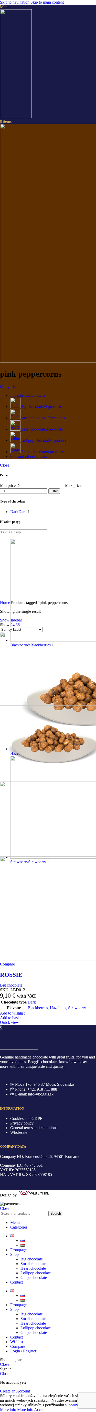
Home (5, 602)
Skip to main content (47, 2)
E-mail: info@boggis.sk (34, 1094)
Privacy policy (22, 1123)
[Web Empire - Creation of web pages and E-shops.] (34, 1195)
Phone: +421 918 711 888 (36, 1089)
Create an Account (15, 1391)
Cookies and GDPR (26, 1118)
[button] (11, 1018)
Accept (40, 1409)
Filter (54, 491)
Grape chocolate (33, 1277)
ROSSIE (11, 974)
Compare (17, 1346)
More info (16, 1409)
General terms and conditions (33, 1128)
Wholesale (18, 1132)
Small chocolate (33, 1263)
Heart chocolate (33, 1268)
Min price (8, 485)
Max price (73, 485)
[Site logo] (16, 117)
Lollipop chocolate (35, 1273)
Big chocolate (11, 985)
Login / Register (23, 1351)
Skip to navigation (15, 2)
